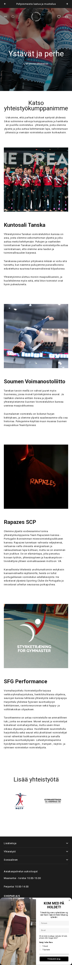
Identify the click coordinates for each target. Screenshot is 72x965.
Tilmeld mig (54, 959)
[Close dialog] (69, 900)
